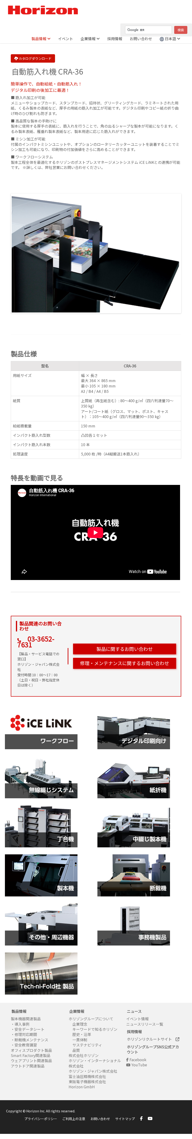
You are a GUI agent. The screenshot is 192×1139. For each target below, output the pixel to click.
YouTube (138, 1064)
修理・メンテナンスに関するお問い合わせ (124, 663)
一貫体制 (78, 1039)
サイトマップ (125, 1118)
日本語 (170, 38)
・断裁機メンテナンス (29, 1039)
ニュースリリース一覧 (144, 1024)
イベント (65, 38)
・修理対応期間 (24, 1034)
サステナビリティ (85, 1045)
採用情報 (114, 38)
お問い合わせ (141, 38)
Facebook (137, 1059)
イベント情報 (137, 1018)
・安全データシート (27, 1029)
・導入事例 (20, 1024)
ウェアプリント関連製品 (31, 1060)
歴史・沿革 (80, 1034)
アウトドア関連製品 (27, 1066)
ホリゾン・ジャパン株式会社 (93, 1071)
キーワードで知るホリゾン (93, 1029)
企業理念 (78, 1024)
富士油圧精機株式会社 (87, 1076)
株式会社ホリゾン (84, 1055)
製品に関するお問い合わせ (124, 648)
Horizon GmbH (82, 1086)
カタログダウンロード (35, 58)
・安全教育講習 (24, 1045)
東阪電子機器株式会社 (87, 1081)
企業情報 (88, 38)
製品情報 (39, 38)
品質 (74, 1050)
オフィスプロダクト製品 (31, 1050)
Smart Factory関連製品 (31, 1055)
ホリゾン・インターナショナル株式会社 (95, 1063)
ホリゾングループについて (91, 1018)
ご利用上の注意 (73, 1118)
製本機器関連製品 (26, 1018)
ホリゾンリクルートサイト (151, 1039)
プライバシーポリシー (40, 1118)
